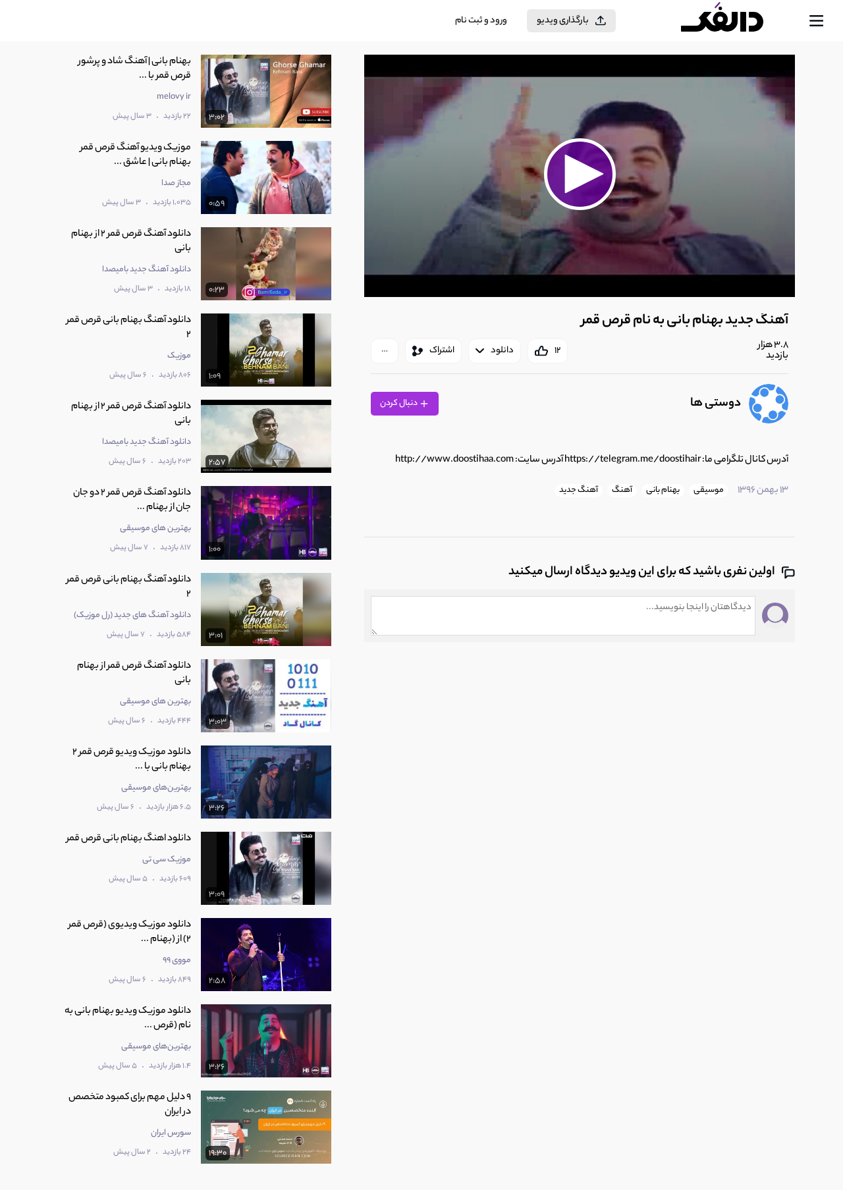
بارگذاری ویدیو (563, 20)
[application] (579, 176)
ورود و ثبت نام (481, 20)
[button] (580, 174)
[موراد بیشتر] (384, 351)
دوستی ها (715, 403)
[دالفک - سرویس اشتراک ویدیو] (733, 21)
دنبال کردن (399, 403)
